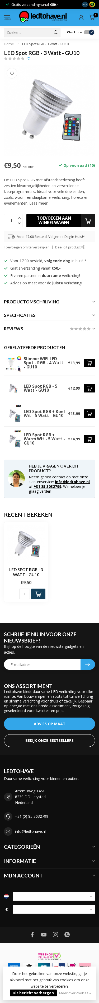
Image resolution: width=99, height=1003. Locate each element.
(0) (28, 58)
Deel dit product (68, 247)
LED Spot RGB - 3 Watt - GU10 (45, 43)
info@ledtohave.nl (72, 481)
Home (9, 43)
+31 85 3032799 (47, 486)
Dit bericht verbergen (33, 992)
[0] (92, 17)
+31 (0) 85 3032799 (31, 816)
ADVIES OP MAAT (49, 723)
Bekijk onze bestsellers (49, 740)
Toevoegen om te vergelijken (27, 247)
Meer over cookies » (75, 993)
